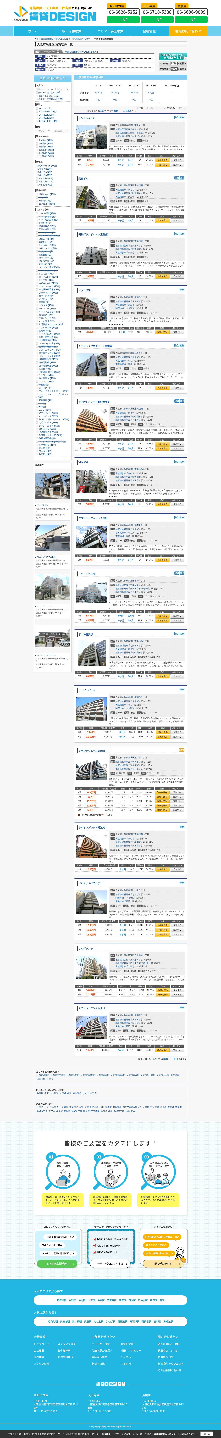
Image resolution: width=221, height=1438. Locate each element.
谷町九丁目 (42, 1111)
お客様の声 (64, 1350)
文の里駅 (98, 1321)
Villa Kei (83, 462)
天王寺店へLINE (167, 1350)
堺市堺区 (175, 1075)
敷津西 (137, 297)
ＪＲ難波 (130, 308)
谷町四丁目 (119, 1111)
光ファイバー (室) (48, 413)
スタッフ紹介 (41, 1363)
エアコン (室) (46, 381)
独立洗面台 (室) (47, 378)
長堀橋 (163, 1107)
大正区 (91, 1300)
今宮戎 (131, 533)
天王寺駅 (65, 1321)
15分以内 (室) (46, 153)
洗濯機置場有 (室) (47, 340)
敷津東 (137, 757)
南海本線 (120, 536)
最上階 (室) (44, 448)
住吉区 (82, 1300)
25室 (115, 99)
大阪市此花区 (43, 1075)
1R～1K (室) (44, 108)
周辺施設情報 (65, 1357)
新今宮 (131, 190)
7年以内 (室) (45, 175)
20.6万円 (133, 92)
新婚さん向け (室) (48, 283)
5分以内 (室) (45, 143)
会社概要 (39, 1350)
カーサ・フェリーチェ (46, 655)
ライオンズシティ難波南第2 (93, 402)
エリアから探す (101, 1344)
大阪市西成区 (133, 1075)
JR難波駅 (168, 1321)
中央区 (101, 1300)
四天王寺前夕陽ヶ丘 (139, 588)
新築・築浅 (98, 1363)
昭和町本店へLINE (168, 1344)
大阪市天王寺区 (58, 1075)
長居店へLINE (166, 1357)
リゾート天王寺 (86, 574)
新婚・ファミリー (131, 1350)
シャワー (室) (46, 375)
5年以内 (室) (45, 172)
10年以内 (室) (45, 178)
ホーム (33, 31)
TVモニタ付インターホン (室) (53, 419)
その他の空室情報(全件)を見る (95, 814)
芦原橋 (131, 305)
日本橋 (95, 1107)
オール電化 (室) (46, 321)
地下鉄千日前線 (123, 129)
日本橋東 (138, 955)
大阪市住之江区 (148, 1075)
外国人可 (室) (45, 264)
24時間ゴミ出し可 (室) (50, 435)
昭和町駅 (53, 1321)
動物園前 (136, 193)
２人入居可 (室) (47, 245)
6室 (151, 99)
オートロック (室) (48, 416)
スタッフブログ (67, 1344)
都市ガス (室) (46, 315)
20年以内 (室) (45, 185)
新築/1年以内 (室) (47, 165)
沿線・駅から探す (102, 1350)
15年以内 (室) (45, 181)
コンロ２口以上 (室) (49, 343)
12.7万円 (115, 92)
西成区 (132, 1300)
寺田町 (104, 1111)
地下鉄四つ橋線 (123, 136)
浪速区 (122, 1300)
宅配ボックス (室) (48, 422)
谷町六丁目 (77, 1111)
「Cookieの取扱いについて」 (164, 1434)
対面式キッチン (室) (49, 353)
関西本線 (120, 308)
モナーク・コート (44, 606)
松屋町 (59, 1111)
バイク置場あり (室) (49, 334)
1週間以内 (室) (46, 204)
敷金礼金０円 (128, 1344)
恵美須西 (138, 185)
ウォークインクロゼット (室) (53, 391)
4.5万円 (98, 92)
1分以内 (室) (45, 140)
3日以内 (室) (44, 200)
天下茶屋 (95, 1111)
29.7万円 (151, 92)
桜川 (134, 129)
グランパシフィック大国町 (93, 518)
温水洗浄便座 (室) (48, 365)
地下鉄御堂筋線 (123, 193)
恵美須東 (138, 241)
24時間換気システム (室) (51, 324)
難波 (130, 364)
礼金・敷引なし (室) (48, 96)
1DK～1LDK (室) (47, 111)
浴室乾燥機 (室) (47, 362)
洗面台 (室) (44, 369)
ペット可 (126, 1363)
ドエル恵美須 (85, 634)
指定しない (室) (47, 194)
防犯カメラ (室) (47, 429)
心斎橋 (146, 1107)
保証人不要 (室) (46, 239)
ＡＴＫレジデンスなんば (91, 1008)
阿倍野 (67, 1111)
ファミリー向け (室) (49, 286)
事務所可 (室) (45, 242)
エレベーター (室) (48, 327)
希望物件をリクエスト (171, 1363)
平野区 (153, 1300)
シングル (126, 1357)
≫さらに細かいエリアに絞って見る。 (83, 51)
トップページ (41, 1344)
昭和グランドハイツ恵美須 (93, 234)
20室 (133, 99)
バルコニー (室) (47, 308)
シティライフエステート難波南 (95, 346)
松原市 (50, 1079)
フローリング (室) (48, 292)
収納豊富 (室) (45, 400)
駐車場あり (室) (47, 445)
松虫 (133, 1111)
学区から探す (99, 1357)
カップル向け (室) (48, 277)
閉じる (207, 1434)
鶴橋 (128, 1111)
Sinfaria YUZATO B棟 (46, 557)
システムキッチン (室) (50, 350)
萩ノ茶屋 (154, 1107)
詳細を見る (162, 160)
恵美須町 (134, 245)
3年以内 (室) (45, 169)
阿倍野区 (61, 1300)
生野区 (72, 1300)
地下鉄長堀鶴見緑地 (125, 133)
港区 (162, 1300)
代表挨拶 (39, 1357)
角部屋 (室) (44, 454)
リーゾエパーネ (86, 690)
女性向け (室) (46, 280)
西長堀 (140, 133)
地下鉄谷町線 (122, 588)
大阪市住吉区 (103, 1075)
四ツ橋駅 (77, 1321)
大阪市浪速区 (128, 125)
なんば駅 (110, 1321)
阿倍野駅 (134, 1321)
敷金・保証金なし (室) (49, 92)
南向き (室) (44, 451)
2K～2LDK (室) (46, 115)
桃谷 (110, 1111)
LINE (123, 19)
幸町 (136, 125)
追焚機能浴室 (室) (48, 359)
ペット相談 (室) (47, 213)
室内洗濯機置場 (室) (49, 289)
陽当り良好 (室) (47, 226)
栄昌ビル (83, 178)
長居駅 (87, 1321)
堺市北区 (41, 1079)
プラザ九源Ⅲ (43, 505)
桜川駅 (157, 1321)
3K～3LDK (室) (46, 118)
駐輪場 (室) (44, 331)
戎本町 (137, 353)
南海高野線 (121, 364)
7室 (98, 99)
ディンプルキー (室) (49, 426)
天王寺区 (112, 1300)
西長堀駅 (146, 1321)
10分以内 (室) (46, 150)
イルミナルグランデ (89, 883)
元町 (136, 890)
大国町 (135, 301)
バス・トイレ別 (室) (49, 356)
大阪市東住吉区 (118, 1075)
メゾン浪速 (84, 290)
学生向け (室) (46, 273)
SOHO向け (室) (46, 261)
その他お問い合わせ (169, 1370)
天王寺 (131, 197)
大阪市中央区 (163, 1075)
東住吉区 (143, 1300)
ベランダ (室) (46, 305)
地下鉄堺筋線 (122, 245)
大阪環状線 (121, 190)
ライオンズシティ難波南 (91, 827)
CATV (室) (44, 410)
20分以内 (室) (46, 156)
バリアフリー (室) (47, 248)
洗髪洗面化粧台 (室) (49, 372)
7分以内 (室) (45, 146)
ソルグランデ (85, 948)
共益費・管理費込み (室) (50, 99)
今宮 (130, 360)
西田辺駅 (122, 1321)
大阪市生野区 (73, 1075)
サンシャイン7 (86, 118)
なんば (135, 136)
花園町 (171, 1107)
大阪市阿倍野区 (88, 1075)
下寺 (136, 580)
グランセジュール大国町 (91, 751)
